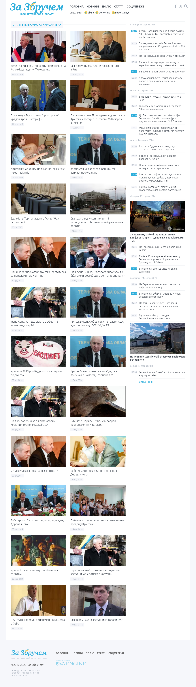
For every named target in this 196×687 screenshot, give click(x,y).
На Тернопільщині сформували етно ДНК (162, 55)
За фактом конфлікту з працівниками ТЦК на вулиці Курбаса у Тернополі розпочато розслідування (160, 177)
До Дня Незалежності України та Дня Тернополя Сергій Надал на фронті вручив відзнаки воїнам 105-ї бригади (160, 118)
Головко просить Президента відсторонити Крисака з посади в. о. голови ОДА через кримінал (97, 119)
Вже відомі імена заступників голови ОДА (96, 619)
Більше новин (146, 382)
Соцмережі (135, 6)
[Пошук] (186, 6)
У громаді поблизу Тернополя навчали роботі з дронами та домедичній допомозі (160, 81)
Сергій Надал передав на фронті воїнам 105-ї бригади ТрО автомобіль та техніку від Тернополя (162, 34)
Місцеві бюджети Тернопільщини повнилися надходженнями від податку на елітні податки (161, 130)
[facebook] (175, 7)
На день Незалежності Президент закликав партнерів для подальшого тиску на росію (159, 306)
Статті (119, 6)
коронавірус (122, 12)
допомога (104, 12)
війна (91, 12)
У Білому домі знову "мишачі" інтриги (34, 470)
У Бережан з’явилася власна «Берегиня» (162, 71)
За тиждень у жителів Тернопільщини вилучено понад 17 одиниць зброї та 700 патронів (162, 46)
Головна (77, 6)
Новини (93, 6)
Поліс (106, 6)
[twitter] (180, 7)
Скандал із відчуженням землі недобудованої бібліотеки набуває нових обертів (96, 222)
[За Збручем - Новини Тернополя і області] (36, 7)
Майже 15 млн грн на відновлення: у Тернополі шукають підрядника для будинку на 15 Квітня (160, 259)
